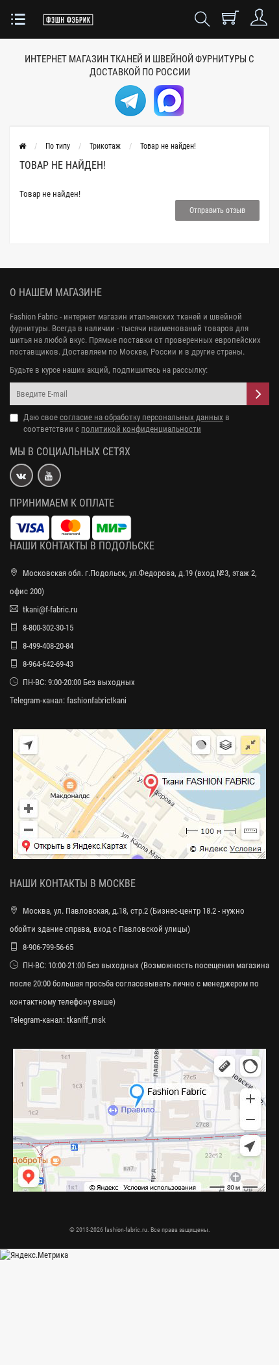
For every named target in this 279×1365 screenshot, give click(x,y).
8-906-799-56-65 (48, 947)
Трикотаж (105, 146)
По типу (57, 146)
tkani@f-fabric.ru (50, 609)
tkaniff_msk (86, 1020)
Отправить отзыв (217, 210)
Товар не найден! (168, 146)
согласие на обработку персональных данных (141, 417)
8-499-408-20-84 (48, 646)
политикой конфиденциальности (141, 429)
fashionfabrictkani (97, 700)
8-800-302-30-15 (48, 627)
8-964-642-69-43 (48, 664)
